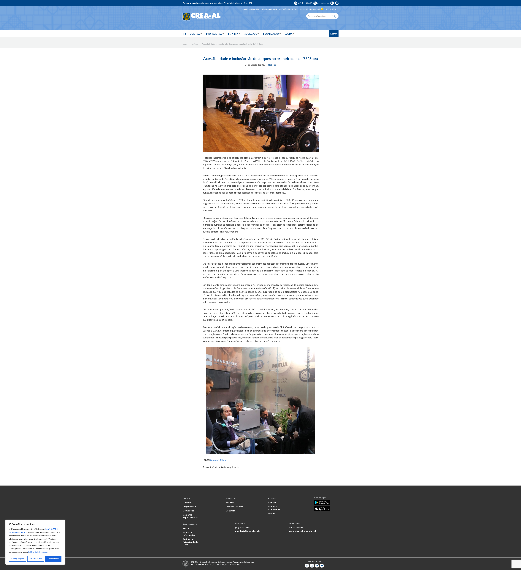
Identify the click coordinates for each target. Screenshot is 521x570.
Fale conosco (189, 3)
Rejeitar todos (36, 559)
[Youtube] (322, 566)
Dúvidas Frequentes (274, 508)
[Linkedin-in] (317, 566)
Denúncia (230, 510)
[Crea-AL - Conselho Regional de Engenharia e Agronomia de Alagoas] (201, 17)
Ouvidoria (331, 9)
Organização (189, 506)
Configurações (17, 559)
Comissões (188, 510)
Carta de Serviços (250, 9)
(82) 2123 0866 (304, 3)
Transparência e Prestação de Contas (279, 9)
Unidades (188, 502)
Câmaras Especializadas (190, 516)
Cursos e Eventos (234, 506)
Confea (272, 502)
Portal (186, 528)
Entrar (333, 33)
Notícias (194, 44)
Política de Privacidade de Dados (190, 542)
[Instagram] (312, 566)
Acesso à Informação (310, 9)
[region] (35, 542)
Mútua (271, 513)
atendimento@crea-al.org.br (303, 531)
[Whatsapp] (307, 566)
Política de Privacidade (37, 552)
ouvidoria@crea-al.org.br (248, 531)
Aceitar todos (53, 559)
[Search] (335, 16)
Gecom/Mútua (218, 459)
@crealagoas (323, 3)
